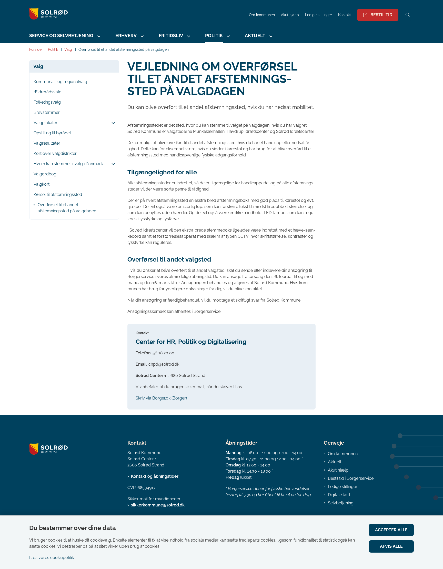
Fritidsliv (171, 35)
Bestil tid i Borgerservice (351, 478)
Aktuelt (334, 462)
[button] (112, 123)
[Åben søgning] (407, 15)
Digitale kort (339, 494)
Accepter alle (391, 529)
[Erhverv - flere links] (141, 36)
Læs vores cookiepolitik (51, 557)
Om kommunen (343, 453)
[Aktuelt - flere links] (270, 36)
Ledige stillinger (318, 15)
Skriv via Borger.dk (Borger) (161, 398)
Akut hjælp (338, 470)
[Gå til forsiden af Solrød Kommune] (137, 14)
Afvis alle (391, 546)
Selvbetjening (341, 503)
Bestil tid (381, 14)
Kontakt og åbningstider (154, 476)
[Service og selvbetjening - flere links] (98, 36)
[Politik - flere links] (228, 36)
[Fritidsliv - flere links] (188, 36)
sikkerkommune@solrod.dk (158, 505)
